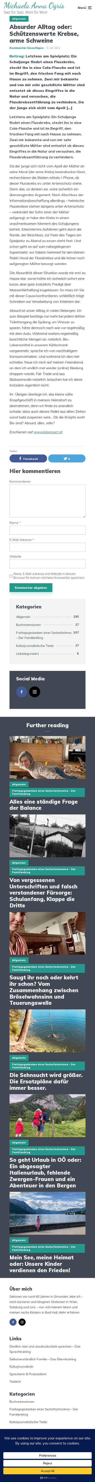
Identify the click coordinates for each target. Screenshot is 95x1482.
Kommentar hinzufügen (27, 47)
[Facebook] (21, 691)
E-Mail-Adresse (22, 540)
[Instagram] (34, 691)
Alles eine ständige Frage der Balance (44, 805)
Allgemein (19, 18)
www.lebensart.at (48, 432)
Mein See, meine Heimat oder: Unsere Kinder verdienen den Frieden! (42, 1263)
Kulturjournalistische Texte (35, 646)
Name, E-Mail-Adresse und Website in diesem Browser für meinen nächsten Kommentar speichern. (49, 575)
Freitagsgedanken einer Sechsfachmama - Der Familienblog (44, 792)
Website (15, 556)
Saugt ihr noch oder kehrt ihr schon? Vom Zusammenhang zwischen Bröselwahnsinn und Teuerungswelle (44, 990)
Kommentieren (20, 481)
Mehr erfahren (69, 1312)
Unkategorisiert (27, 654)
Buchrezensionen (28, 625)
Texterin (15, 1382)
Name (15, 523)
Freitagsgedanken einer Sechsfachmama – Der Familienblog (46, 635)
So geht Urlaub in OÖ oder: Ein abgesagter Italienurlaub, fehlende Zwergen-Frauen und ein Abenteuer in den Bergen (45, 1173)
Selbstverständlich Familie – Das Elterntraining (43, 1359)
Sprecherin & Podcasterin (28, 1374)
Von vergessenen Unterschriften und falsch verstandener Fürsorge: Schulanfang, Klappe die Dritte (44, 893)
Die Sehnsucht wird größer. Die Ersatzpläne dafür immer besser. (46, 1081)
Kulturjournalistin (21, 1366)
